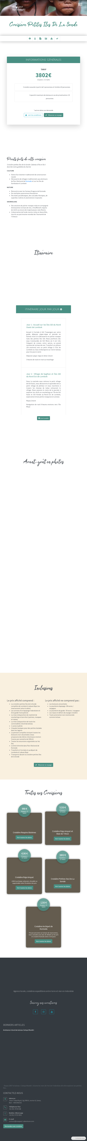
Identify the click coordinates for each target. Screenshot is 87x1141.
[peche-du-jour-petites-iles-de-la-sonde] (24, 518)
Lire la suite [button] (44, 418)
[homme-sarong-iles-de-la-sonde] (63, 499)
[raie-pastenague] (24, 591)
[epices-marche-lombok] (63, 628)
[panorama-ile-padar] (63, 610)
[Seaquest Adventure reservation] (57, 38)
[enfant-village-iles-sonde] (63, 518)
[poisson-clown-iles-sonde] (63, 591)
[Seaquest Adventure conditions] (51, 38)
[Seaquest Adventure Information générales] (29, 38)
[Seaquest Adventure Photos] (46, 38)
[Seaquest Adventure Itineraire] (40, 38)
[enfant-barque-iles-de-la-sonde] (63, 481)
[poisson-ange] (24, 573)
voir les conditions (34, 115)
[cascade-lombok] (24, 647)
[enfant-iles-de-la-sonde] (24, 481)
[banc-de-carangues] (63, 554)
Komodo (28, 181)
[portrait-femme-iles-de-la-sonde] (24, 499)
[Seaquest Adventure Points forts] (35, 38)
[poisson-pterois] (63, 536)
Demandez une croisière (13, 1126)
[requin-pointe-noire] (63, 573)
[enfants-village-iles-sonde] (24, 610)
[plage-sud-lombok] (24, 628)
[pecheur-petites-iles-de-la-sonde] (24, 536)
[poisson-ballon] (24, 554)
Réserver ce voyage (55, 115)
